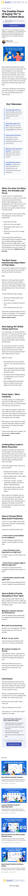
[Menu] (26, 2)
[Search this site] (23, 2)
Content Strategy (7, 8)
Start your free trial (14, 744)
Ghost (17, 885)
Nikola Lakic (9, 41)
